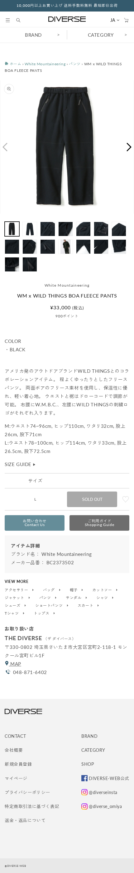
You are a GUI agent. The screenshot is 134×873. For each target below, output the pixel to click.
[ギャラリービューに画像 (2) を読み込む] (29, 229)
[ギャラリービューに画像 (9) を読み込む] (29, 246)
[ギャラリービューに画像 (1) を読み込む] (12, 229)
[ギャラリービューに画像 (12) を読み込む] (83, 246)
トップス (42, 613)
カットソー (102, 590)
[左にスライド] (4, 147)
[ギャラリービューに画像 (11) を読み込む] (65, 246)
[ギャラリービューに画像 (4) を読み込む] (65, 229)
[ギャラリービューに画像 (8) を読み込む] (12, 246)
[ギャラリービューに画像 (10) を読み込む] (47, 246)
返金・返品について (25, 820)
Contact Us (34, 523)
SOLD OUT (92, 499)
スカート (86, 605)
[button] (8, 20)
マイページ (16, 778)
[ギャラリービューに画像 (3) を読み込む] (47, 229)
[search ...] (21, 20)
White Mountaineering (45, 64)
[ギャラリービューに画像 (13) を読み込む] (101, 246)
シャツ (102, 598)
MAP (15, 664)
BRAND (33, 35)
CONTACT (15, 736)
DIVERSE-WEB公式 (109, 778)
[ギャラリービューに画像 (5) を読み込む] (83, 229)
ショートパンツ (49, 605)
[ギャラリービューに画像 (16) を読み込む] (29, 264)
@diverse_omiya (105, 806)
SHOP (87, 764)
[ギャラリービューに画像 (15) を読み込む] (12, 264)
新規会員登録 (18, 764)
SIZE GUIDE (20, 464)
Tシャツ (12, 613)
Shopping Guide (99, 523)
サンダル (74, 598)
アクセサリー (17, 590)
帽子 (74, 590)
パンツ (75, 64)
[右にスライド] (129, 147)
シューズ (13, 605)
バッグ (49, 590)
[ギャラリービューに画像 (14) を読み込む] (119, 246)
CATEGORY (101, 35)
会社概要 (14, 750)
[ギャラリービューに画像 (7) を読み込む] (119, 229)
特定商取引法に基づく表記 (32, 806)
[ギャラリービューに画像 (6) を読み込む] (101, 229)
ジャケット (15, 598)
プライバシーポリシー (27, 792)
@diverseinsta (103, 792)
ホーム (14, 64)
